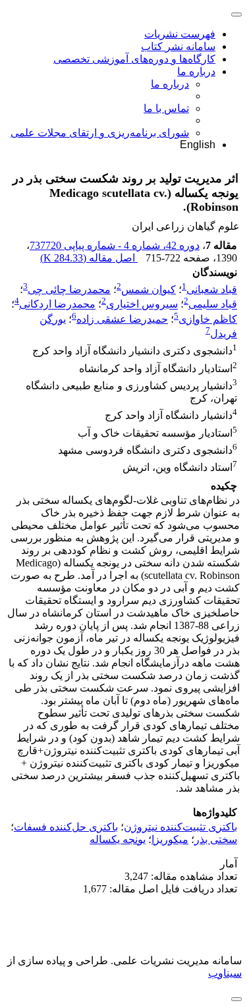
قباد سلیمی (212, 304)
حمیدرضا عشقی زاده (122, 319)
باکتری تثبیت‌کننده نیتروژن (180, 826)
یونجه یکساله (118, 839)
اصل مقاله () (89, 257)
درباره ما (196, 71)
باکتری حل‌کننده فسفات (66, 826)
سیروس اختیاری (142, 304)
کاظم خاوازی (207, 319)
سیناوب (225, 973)
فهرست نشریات (179, 34)
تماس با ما (166, 108)
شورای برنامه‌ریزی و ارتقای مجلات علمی (100, 132)
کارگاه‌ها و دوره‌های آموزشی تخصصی (134, 59)
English (197, 144)
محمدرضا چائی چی (69, 289)
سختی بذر (215, 839)
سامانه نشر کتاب (178, 46)
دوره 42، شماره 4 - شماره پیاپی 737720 (115, 245)
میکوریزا (169, 839)
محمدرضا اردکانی (57, 304)
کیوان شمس (148, 289)
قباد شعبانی (211, 289)
